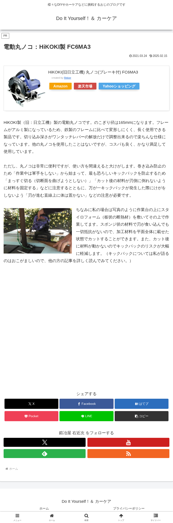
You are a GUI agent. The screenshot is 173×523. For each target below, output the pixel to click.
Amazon (60, 86)
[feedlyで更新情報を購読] (45, 453)
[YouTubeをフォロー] (128, 442)
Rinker (67, 77)
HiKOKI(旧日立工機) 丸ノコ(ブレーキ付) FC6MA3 (93, 72)
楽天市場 (85, 86)
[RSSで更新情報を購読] (128, 453)
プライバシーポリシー (129, 508)
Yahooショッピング (119, 86)
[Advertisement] (86, 321)
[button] (141, 416)
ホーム (44, 508)
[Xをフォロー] (45, 442)
